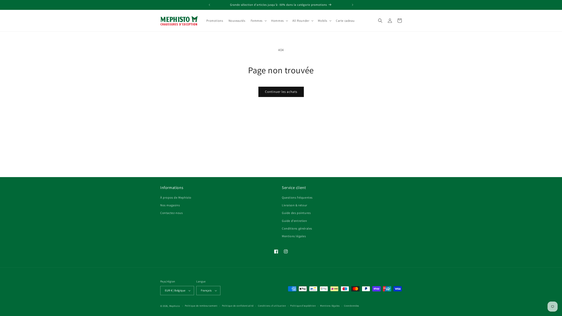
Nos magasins (170, 205)
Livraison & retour (294, 205)
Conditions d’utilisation (272, 305)
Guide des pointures (296, 213)
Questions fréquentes (297, 197)
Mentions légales (294, 236)
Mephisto (174, 305)
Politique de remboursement (201, 305)
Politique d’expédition (303, 305)
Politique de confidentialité (238, 305)
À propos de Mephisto (175, 197)
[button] (258, 20)
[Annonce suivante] (352, 5)
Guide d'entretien (294, 221)
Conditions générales (297, 228)
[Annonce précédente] (209, 5)
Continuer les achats (281, 92)
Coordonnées (351, 305)
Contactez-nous (171, 213)
